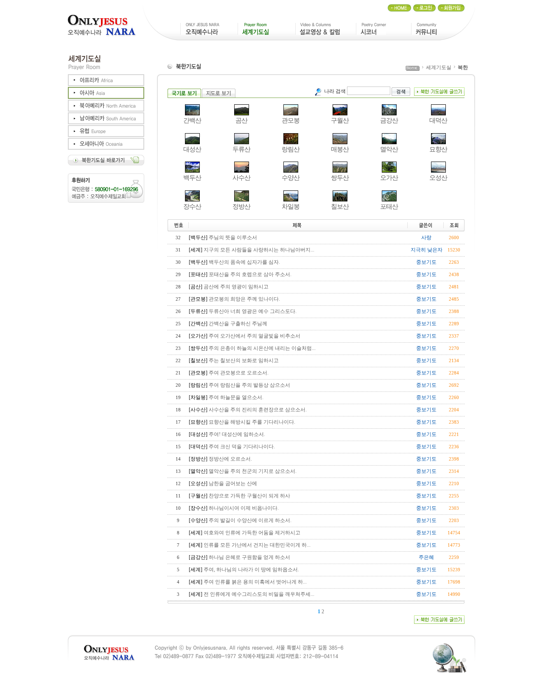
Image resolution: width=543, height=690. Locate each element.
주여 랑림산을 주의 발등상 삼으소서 (249, 385)
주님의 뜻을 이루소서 (233, 237)
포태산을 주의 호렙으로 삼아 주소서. (250, 274)
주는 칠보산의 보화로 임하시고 (244, 360)
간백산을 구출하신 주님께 (238, 324)
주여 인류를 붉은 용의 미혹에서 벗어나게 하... (255, 582)
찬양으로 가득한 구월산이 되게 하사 (249, 496)
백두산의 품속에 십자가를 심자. (244, 262)
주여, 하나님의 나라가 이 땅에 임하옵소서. (251, 570)
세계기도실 (438, 67)
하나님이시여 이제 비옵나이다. (244, 508)
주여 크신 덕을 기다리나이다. (242, 447)
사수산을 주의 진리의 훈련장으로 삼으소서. (258, 410)
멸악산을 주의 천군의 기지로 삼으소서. (253, 471)
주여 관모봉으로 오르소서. (239, 373)
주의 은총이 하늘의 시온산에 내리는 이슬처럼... (262, 348)
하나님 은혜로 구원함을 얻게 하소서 (249, 557)
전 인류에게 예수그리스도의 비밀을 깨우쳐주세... (259, 594)
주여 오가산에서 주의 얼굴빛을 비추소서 (254, 336)
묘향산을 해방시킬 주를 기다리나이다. (252, 422)
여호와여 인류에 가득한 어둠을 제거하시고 (252, 533)
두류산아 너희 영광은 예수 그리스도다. (253, 311)
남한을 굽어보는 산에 (233, 483)
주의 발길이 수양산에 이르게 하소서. (250, 520)
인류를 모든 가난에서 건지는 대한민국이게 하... (257, 545)
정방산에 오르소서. (230, 459)
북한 (463, 67)
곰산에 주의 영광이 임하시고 (236, 287)
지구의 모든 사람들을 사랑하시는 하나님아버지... (259, 250)
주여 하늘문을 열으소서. (236, 397)
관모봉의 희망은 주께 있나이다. (244, 299)
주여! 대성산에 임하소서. (237, 434)
